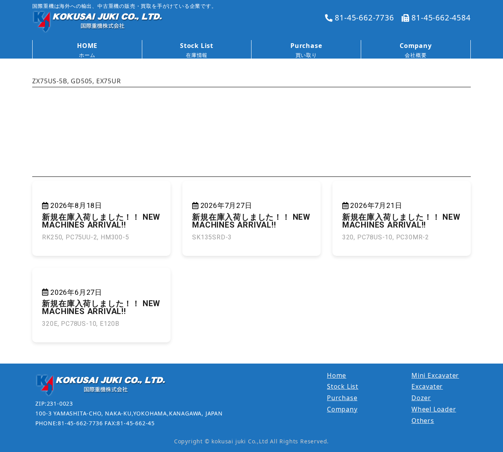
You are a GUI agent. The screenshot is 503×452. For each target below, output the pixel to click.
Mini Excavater (435, 375)
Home (336, 375)
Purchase (342, 397)
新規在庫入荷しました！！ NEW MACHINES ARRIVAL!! (101, 221)
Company (342, 409)
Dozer (421, 397)
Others (422, 420)
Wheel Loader (433, 409)
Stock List (342, 386)
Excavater (427, 386)
